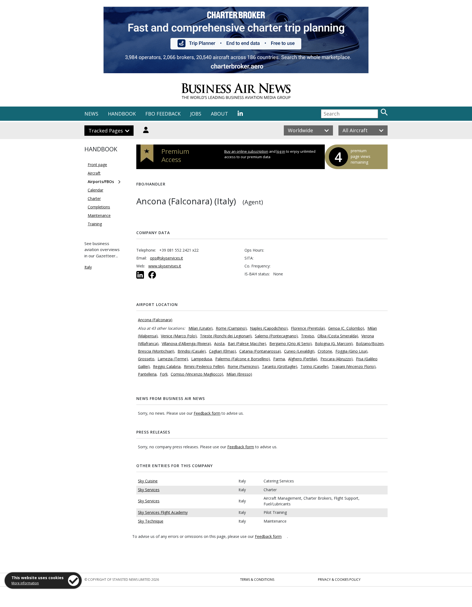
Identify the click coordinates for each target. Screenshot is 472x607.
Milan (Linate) (200, 328)
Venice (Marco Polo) (179, 335)
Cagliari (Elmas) (222, 351)
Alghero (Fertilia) (302, 358)
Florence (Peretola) (308, 328)
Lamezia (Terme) (173, 358)
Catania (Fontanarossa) (260, 351)
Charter (94, 198)
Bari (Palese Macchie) (247, 343)
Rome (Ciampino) (231, 328)
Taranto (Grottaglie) (279, 366)
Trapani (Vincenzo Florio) (354, 366)
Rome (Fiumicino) (243, 366)
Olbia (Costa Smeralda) (337, 335)
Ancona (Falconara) (155, 319)
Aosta (219, 343)
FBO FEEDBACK (163, 113)
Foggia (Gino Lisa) (351, 351)
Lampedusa (201, 358)
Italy (88, 267)
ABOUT (219, 113)
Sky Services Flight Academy (163, 512)
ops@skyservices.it (166, 258)
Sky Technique (150, 521)
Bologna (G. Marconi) (334, 343)
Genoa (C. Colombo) (346, 328)
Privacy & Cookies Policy (339, 579)
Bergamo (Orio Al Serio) (290, 343)
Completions (99, 207)
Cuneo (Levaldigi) (299, 351)
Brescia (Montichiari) (156, 351)
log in (280, 151)
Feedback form (207, 413)
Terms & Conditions (257, 579)
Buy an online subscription (246, 151)
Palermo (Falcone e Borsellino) (242, 358)
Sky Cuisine (148, 481)
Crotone (325, 351)
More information (25, 583)
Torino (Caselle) (314, 366)
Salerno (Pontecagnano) (276, 335)
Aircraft (94, 173)
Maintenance (99, 215)
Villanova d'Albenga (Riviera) (186, 343)
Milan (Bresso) (239, 374)
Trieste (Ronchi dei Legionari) (226, 335)
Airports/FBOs (101, 181)
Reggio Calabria (167, 366)
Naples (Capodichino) (269, 328)
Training (95, 223)
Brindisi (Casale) (192, 351)
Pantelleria (147, 374)
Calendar (95, 190)
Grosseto (146, 358)
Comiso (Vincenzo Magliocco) (197, 374)
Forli (163, 374)
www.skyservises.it (164, 266)
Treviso (307, 335)
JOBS (195, 113)
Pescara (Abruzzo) (336, 358)
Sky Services (149, 489)
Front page (97, 164)
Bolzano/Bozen (370, 343)
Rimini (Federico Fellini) (204, 366)
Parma (279, 358)
